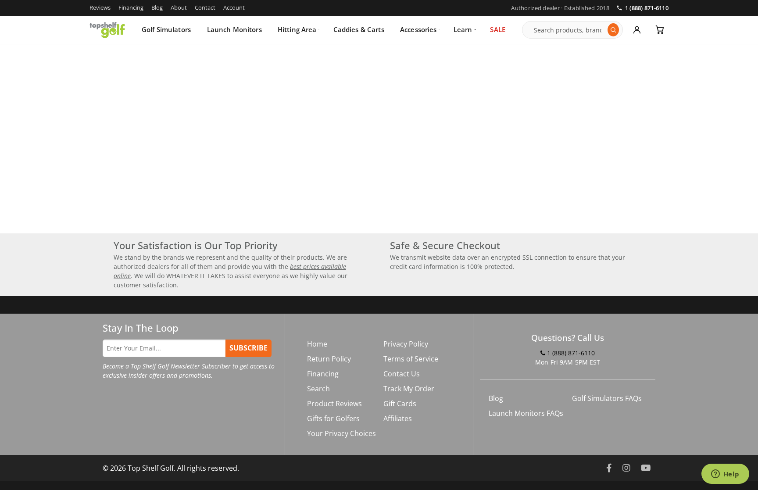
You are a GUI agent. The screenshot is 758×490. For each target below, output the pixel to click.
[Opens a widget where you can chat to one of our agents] (725, 475)
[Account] (637, 30)
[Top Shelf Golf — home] (107, 29)
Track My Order (408, 388)
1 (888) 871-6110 (647, 8)
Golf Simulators (166, 29)
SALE (497, 29)
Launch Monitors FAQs (526, 413)
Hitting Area (297, 29)
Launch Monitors (234, 29)
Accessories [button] (418, 29)
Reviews (100, 7)
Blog (157, 7)
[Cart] (660, 30)
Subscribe (248, 348)
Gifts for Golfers (333, 418)
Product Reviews (334, 403)
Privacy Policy (405, 344)
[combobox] (568, 29)
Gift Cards (399, 403)
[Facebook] (609, 468)
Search (318, 388)
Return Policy (329, 359)
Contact (205, 7)
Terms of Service (410, 359)
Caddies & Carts (358, 29)
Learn (463, 29)
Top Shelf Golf (151, 468)
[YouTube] (646, 468)
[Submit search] (613, 29)
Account (234, 7)
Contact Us (401, 374)
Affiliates (397, 418)
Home (317, 344)
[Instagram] (626, 468)
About (179, 7)
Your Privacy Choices (341, 433)
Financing (130, 7)
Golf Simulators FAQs (607, 398)
